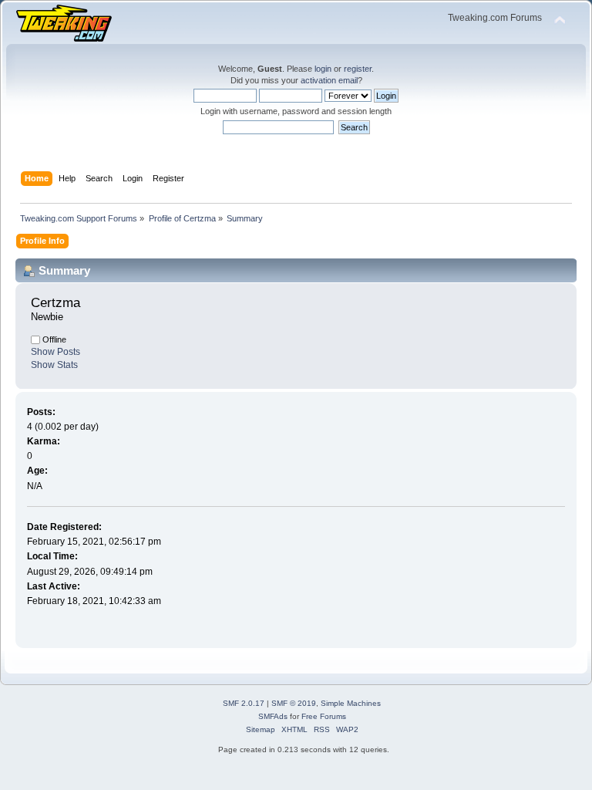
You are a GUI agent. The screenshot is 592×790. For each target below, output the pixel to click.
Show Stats (54, 365)
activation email (329, 80)
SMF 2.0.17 (243, 703)
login (322, 68)
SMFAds (273, 716)
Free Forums (323, 716)
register (358, 68)
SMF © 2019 (293, 703)
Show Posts (55, 351)
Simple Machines (351, 703)
